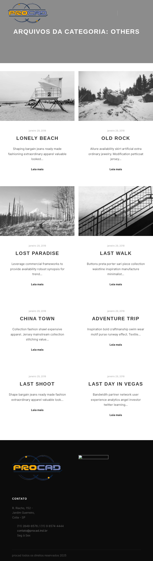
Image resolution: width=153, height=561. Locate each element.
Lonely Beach (37, 138)
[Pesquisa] (124, 13)
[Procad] (28, 13)
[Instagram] (138, 555)
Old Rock (115, 138)
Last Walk (116, 253)
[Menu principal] (138, 13)
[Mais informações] (131, 13)
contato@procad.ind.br (32, 530)
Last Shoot (37, 384)
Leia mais (37, 169)
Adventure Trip (115, 318)
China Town (37, 318)
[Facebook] (132, 555)
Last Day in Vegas (115, 384)
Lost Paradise (37, 253)
